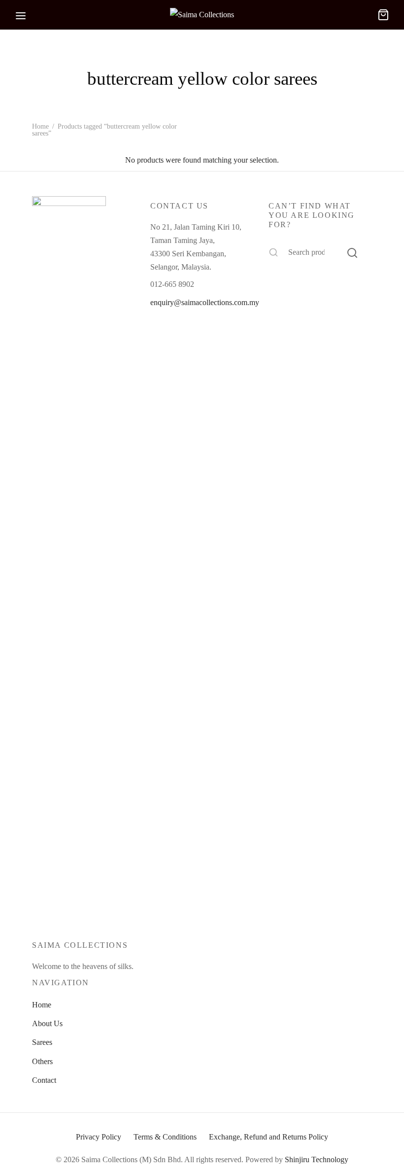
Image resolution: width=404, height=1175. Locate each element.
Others (42, 1061)
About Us (47, 1023)
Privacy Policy (98, 1137)
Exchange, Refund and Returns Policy (268, 1137)
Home (40, 126)
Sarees (42, 1042)
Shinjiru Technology (316, 1159)
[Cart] (383, 15)
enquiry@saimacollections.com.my (204, 302)
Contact (44, 1080)
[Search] (352, 252)
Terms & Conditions (165, 1137)
